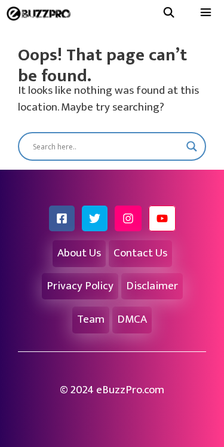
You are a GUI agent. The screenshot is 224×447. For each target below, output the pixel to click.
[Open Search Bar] (168, 13)
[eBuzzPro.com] (41, 13)
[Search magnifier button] (191, 146)
